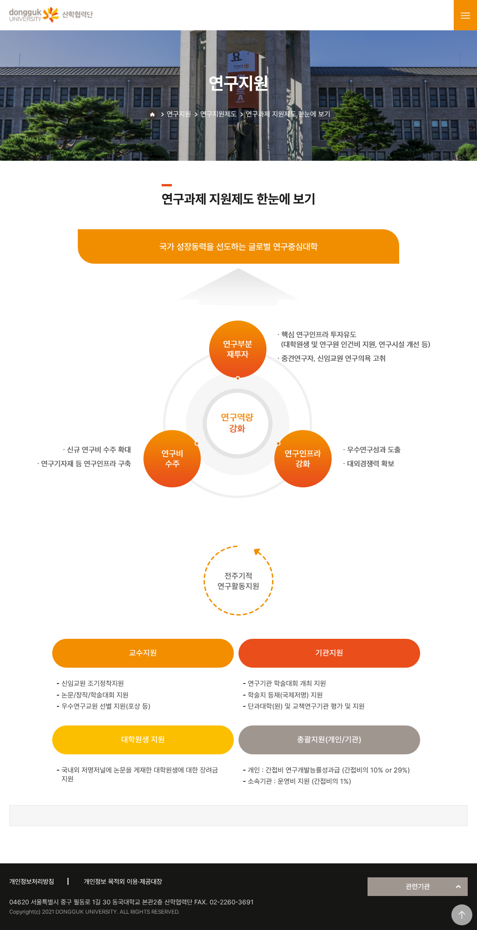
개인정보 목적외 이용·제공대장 (123, 881)
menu (465, 15)
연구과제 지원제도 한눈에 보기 (288, 114)
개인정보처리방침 (31, 881)
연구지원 (179, 114)
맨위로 (461, 914)
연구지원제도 (218, 114)
